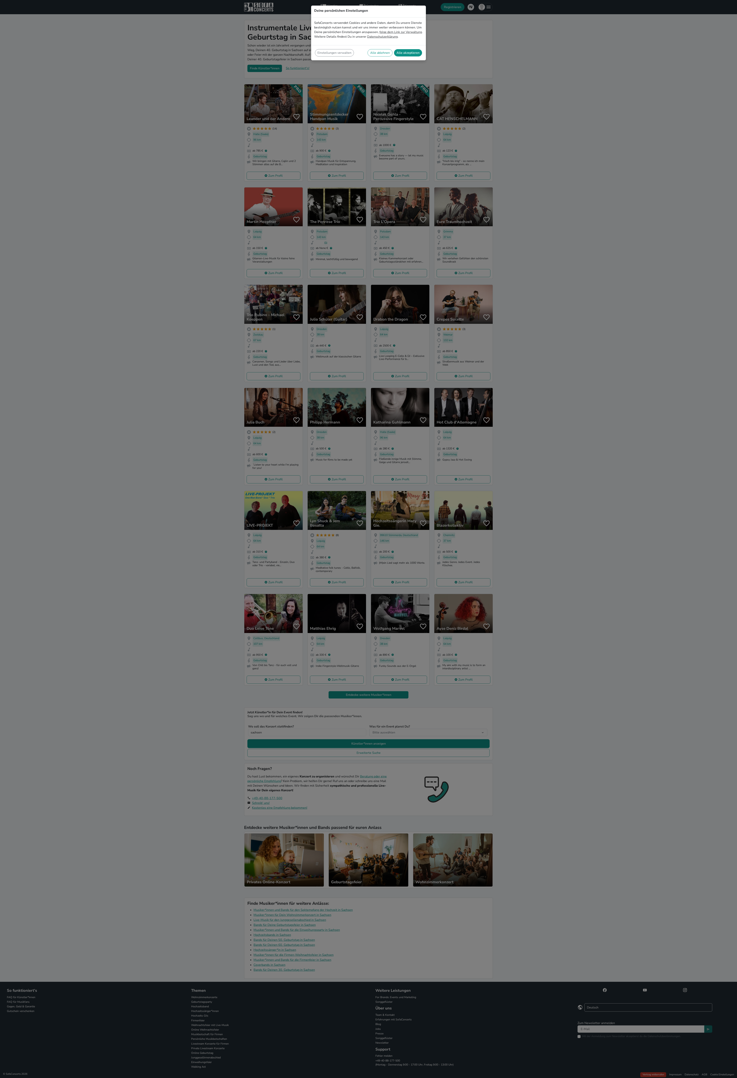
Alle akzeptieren (408, 53)
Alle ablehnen (380, 53)
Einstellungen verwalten (334, 53)
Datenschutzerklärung (382, 37)
